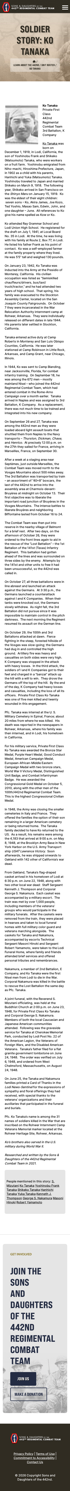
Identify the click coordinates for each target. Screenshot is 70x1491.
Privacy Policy (23, 1454)
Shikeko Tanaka (29, 1190)
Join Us (23, 1378)
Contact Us (35, 1462)
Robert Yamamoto (29, 1202)
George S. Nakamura (37, 1198)
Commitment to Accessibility (34, 1458)
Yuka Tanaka (27, 1194)
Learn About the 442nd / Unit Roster (34, 65)
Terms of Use (45, 1454)
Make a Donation (29, 1394)
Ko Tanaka (27, 1186)
